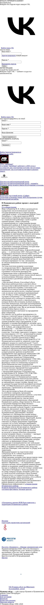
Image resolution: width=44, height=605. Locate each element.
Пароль (5, 60)
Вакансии (3, 599)
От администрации (9, 207)
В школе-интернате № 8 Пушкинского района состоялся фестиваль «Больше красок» (19, 488)
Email (4, 120)
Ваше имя (6, 125)
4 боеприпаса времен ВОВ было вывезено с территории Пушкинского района (19, 503)
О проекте (4, 595)
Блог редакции (5, 597)
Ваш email (6, 51)
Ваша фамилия (7, 133)
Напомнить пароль (9, 64)
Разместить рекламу (8, 600)
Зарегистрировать (9, 56)
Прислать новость (7, 602)
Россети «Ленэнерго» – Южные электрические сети (22, 547)
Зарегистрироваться (13, 152)
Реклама (5, 521)
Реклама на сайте (6, 154)
